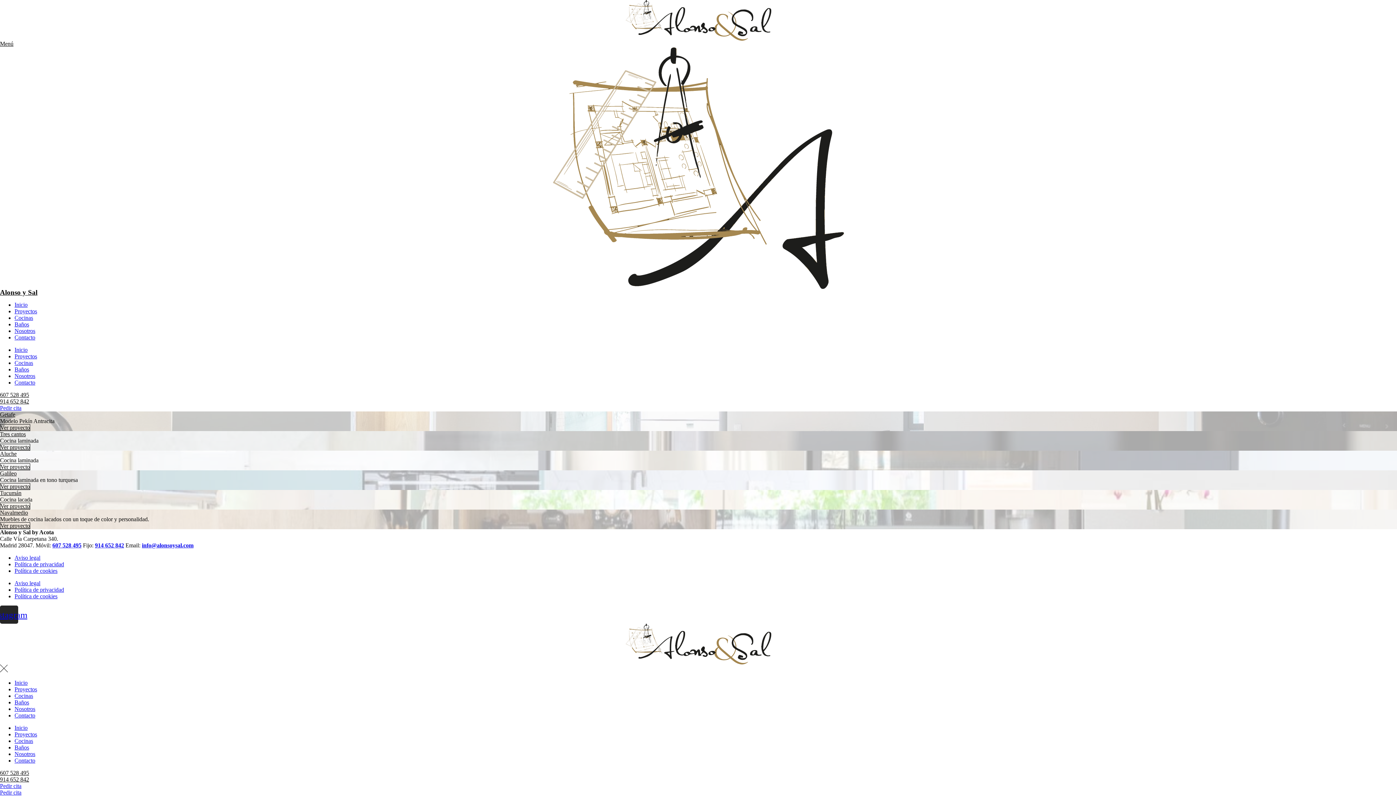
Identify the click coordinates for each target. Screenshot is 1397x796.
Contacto (25, 337)
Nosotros (25, 331)
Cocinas (24, 318)
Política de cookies (36, 571)
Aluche (8, 454)
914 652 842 (14, 401)
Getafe (7, 414)
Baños (22, 324)
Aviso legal (27, 558)
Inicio (21, 305)
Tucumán (10, 493)
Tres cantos (13, 434)
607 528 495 (14, 395)
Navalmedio (14, 513)
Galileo (8, 473)
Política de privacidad (39, 564)
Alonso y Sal (18, 292)
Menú (6, 44)
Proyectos (26, 311)
